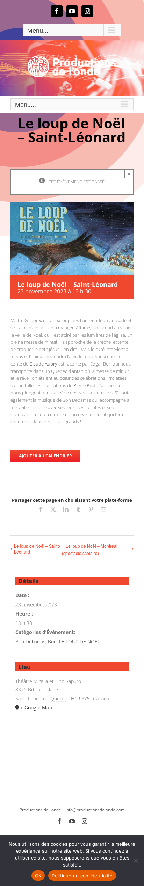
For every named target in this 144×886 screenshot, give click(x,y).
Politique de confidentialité (82, 875)
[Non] (135, 860)
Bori (52, 641)
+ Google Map (36, 707)
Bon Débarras (30, 641)
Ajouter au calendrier (45, 456)
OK (38, 875)
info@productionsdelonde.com (95, 810)
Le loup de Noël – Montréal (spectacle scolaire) (89, 549)
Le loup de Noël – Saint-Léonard (37, 549)
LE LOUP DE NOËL (79, 641)
